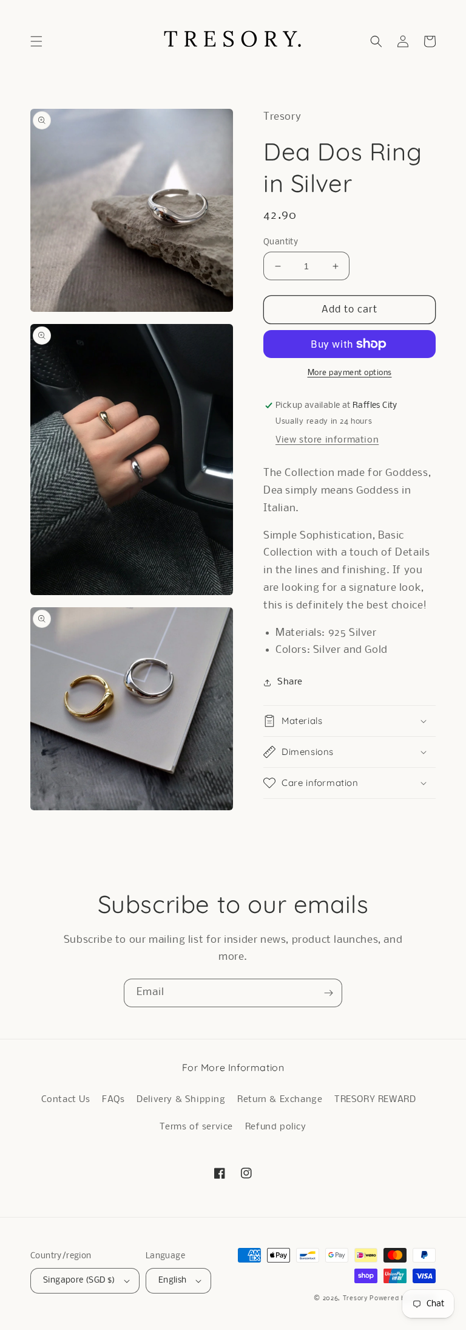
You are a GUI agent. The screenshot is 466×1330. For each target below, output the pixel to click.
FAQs (113, 1099)
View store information (327, 440)
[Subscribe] (328, 993)
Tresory (356, 1298)
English (172, 1280)
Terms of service (196, 1127)
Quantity (280, 242)
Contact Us (65, 1099)
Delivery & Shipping (181, 1099)
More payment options (350, 373)
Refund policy (275, 1127)
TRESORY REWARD (375, 1099)
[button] (36, 41)
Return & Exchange (279, 1099)
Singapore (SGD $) (79, 1280)
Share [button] (290, 682)
